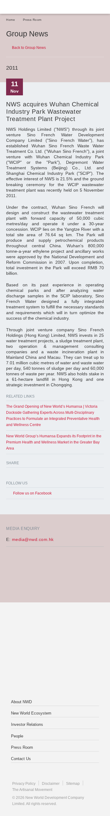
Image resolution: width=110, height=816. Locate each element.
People (17, 736)
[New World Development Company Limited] (55, 626)
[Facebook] (10, 475)
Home (10, 19)
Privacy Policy (23, 783)
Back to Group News (29, 48)
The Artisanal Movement (32, 790)
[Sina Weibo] (34, 475)
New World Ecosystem (31, 713)
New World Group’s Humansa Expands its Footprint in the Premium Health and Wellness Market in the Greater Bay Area (53, 442)
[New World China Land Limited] (55, 651)
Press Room (32, 19)
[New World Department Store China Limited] (55, 675)
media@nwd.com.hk (33, 539)
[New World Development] (35, 7)
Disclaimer (51, 783)
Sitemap (73, 783)
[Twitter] (22, 475)
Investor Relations (27, 724)
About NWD (21, 702)
